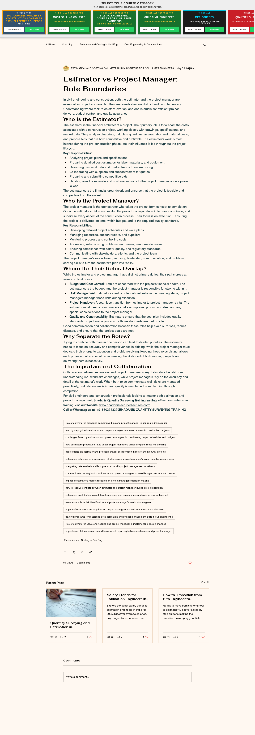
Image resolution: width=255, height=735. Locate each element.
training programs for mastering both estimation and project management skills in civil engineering (119, 516)
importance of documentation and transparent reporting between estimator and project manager (118, 531)
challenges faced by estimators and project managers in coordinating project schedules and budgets (121, 437)
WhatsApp (34, 29)
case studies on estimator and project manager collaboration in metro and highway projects (116, 451)
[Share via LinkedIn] (82, 552)
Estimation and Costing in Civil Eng (98, 44)
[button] (204, 44)
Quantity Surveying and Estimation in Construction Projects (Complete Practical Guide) (70, 625)
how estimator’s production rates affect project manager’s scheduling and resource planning (116, 444)
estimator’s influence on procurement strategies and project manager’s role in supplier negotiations (120, 459)
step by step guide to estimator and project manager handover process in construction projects (117, 430)
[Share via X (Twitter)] (73, 552)
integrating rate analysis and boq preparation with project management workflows (110, 466)
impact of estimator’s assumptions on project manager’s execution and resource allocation (115, 509)
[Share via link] (90, 552)
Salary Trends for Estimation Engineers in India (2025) (126, 597)
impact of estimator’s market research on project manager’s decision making (107, 480)
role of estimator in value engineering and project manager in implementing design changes (116, 523)
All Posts (50, 44)
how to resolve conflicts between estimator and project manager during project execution (114, 487)
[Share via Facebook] (65, 552)
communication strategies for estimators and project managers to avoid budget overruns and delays (120, 473)
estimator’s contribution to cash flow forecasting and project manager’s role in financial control (117, 495)
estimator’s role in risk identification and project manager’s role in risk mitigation (109, 502)
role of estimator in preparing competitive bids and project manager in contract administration (117, 423)
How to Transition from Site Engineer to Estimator (182, 597)
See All (205, 582)
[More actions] (190, 68)
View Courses (13, 29)
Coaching (67, 44)
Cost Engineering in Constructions (143, 44)
